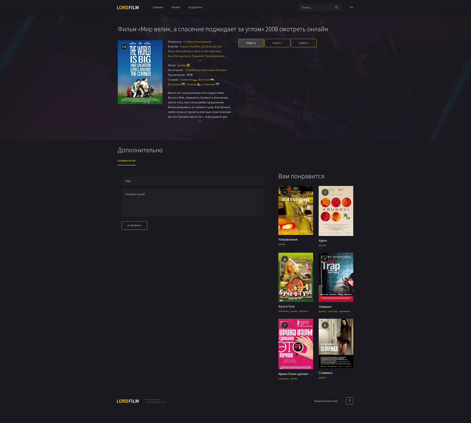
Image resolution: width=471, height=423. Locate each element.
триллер (332, 311)
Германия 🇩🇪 (188, 79)
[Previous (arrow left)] (6, 211)
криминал (344, 311)
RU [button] (351, 7)
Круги (323, 240)
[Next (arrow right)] (464, 211)
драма (282, 244)
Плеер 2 (251, 43)
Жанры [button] (175, 7)
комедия (283, 311)
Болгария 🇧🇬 (176, 84)
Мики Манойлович (180, 51)
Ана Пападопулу (179, 56)
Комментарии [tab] (127, 160)
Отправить (134, 225)
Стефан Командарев (197, 41)
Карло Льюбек (190, 46)
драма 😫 (183, 65)
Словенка (325, 373)
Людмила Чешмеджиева (207, 56)
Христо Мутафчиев (207, 51)
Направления (288, 239)
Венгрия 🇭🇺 (206, 79)
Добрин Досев (211, 46)
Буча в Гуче (286, 306)
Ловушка (325, 306)
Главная (158, 7)
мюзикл (303, 311)
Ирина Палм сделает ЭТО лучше (301, 374)
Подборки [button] (195, 7)
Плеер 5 (304, 43)
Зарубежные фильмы (199, 70)
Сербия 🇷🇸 (193, 84)
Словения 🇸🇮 (210, 84)
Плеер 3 (277, 43)
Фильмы (220, 70)
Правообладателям (326, 401)
